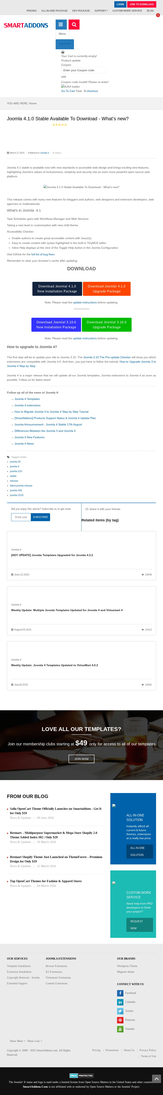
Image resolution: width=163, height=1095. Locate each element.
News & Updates (20, 817)
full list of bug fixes (42, 254)
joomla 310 (16, 471)
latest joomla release (21, 485)
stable (13, 476)
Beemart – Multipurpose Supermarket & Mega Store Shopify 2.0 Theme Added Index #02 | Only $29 (53, 835)
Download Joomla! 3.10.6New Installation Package (56, 325)
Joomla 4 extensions (27, 405)
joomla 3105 (16, 495)
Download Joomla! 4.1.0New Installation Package (57, 289)
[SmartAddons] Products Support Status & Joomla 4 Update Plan (55, 418)
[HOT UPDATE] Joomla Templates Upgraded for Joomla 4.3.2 (52, 555)
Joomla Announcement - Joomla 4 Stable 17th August (48, 424)
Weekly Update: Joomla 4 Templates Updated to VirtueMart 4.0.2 (54, 665)
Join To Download (142, 4)
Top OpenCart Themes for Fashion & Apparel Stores (46, 881)
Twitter (128, 1010)
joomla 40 (15, 461)
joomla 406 (16, 490)
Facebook (130, 992)
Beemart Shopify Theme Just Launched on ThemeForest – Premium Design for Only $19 (56, 859)
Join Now (81, 759)
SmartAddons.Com (35, 1086)
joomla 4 (14, 466)
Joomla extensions (113, 375)
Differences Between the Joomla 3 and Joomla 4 (45, 430)
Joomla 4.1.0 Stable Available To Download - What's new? (68, 118)
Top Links (65, 43)
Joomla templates (88, 375)
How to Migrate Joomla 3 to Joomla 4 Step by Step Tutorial (51, 411)
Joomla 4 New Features (30, 437)
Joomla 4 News (24, 443)
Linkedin (129, 1001)
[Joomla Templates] (26, 25)
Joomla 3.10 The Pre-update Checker (107, 357)
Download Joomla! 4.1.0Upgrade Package (107, 289)
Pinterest (129, 1019)
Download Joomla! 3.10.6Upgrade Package (106, 325)
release (14, 480)
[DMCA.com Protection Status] (82, 1075)
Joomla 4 (44, 153)
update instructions (85, 302)
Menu (62, 33)
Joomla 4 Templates (27, 399)
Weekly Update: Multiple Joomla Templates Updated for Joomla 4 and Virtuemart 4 (67, 610)
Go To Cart (68, 91)
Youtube (129, 1028)
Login (120, 4)
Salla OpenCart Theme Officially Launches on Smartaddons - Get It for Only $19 (55, 811)
